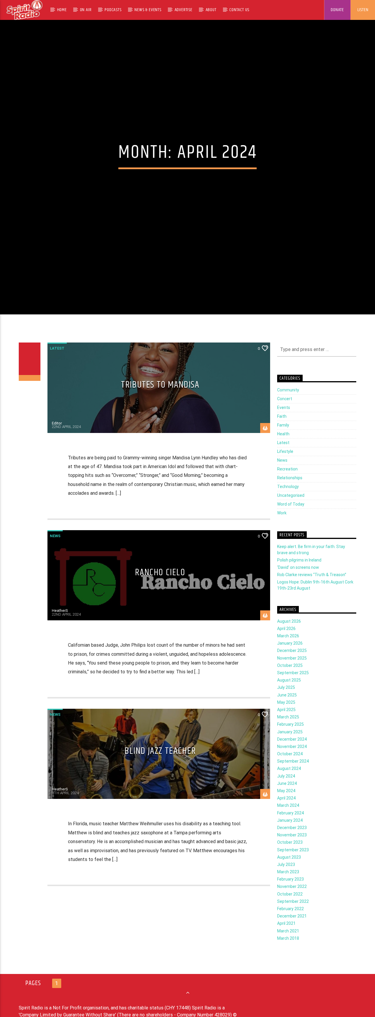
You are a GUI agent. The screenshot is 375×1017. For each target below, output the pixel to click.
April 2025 (286, 721)
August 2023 (289, 869)
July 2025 (286, 699)
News (55, 547)
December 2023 (292, 839)
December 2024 (292, 751)
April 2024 (286, 810)
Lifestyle (285, 463)
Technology (288, 498)
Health (283, 446)
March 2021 (288, 942)
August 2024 (289, 780)
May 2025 (286, 714)
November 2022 (292, 898)
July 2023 (286, 876)
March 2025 (288, 729)
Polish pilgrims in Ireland (299, 571)
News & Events (147, 9)
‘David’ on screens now (298, 579)
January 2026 (290, 655)
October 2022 (290, 905)
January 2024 (290, 832)
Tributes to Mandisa (160, 397)
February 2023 (290, 891)
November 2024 (292, 758)
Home (62, 9)
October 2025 (290, 677)
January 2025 (290, 743)
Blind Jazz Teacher (160, 763)
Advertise (183, 9)
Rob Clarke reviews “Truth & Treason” (311, 586)
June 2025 (287, 706)
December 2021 (292, 928)
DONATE (337, 9)
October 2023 (290, 854)
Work (282, 525)
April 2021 (286, 935)
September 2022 (293, 913)
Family (283, 437)
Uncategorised (290, 507)
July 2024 (286, 787)
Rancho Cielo (160, 584)
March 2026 (288, 648)
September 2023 (293, 861)
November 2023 (292, 847)
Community (288, 402)
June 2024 (287, 795)
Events (283, 419)
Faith (282, 428)
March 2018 (288, 950)
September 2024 (293, 773)
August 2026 (289, 633)
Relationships (289, 489)
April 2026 (286, 640)
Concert (284, 410)
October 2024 (290, 765)
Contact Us (239, 9)
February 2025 (290, 736)
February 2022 (290, 920)
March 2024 (288, 817)
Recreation (287, 481)
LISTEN (363, 9)
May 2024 (286, 802)
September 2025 (293, 684)
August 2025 (289, 692)
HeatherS (60, 622)
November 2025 (292, 669)
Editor (57, 435)
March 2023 (288, 883)
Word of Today (290, 516)
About (211, 9)
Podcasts (113, 9)
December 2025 (292, 662)
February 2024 (290, 824)
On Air (86, 9)
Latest (57, 360)
